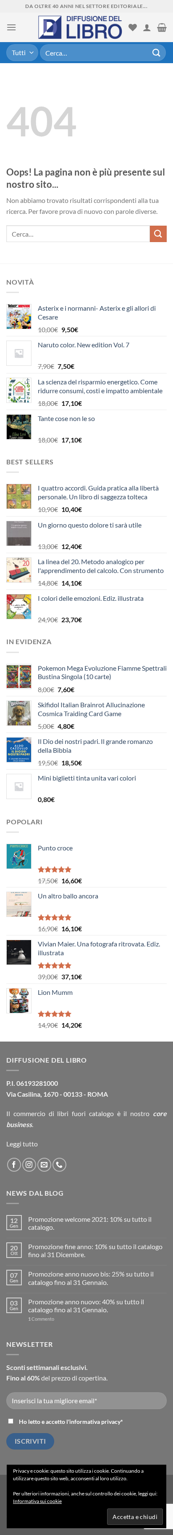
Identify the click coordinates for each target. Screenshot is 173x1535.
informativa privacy (95, 1421)
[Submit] (156, 52)
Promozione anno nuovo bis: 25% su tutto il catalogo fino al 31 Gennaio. (91, 1278)
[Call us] (59, 1165)
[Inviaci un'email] (44, 1165)
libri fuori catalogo (85, 1113)
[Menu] (11, 27)
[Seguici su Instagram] (29, 1165)
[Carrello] (162, 27)
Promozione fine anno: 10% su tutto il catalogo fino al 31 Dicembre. (95, 1250)
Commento (41, 1319)
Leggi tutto (22, 1144)
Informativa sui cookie (37, 1501)
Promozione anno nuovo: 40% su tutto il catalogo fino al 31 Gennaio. (86, 1306)
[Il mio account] (147, 27)
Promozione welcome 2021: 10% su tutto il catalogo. (90, 1223)
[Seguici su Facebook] (14, 1165)
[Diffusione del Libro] (80, 27)
